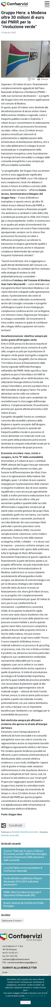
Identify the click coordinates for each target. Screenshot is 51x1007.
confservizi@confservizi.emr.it (16, 959)
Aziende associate (29, 832)
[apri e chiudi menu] (47, 3)
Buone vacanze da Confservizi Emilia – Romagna (24, 904)
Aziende (16, 832)
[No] (47, 991)
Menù (47, 6)
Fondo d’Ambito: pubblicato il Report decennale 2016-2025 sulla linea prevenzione (23, 881)
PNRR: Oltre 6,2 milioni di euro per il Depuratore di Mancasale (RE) (22, 894)
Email (4, 972)
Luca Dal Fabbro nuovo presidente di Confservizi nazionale (23, 869)
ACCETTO (25, 1002)
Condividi (15, 825)
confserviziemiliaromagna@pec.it (22, 962)
